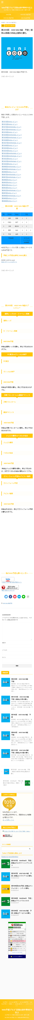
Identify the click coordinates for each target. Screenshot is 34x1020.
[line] (23, 596)
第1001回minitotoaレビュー (12, 161)
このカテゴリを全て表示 (17, 952)
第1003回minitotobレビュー (12, 153)
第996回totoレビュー (9, 180)
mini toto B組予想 (9, 18)
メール (4, 650)
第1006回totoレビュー (10, 145)
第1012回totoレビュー (10, 124)
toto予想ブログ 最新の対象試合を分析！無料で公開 (17, 1015)
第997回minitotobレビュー (11, 174)
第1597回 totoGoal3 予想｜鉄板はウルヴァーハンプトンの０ (21, 863)
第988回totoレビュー (9, 201)
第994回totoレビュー (9, 185)
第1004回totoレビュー (10, 151)
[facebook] (10, 596)
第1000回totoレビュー (10, 164)
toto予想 (8, 14)
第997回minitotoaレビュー (11, 177)
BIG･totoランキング (8, 590)
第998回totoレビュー (9, 172)
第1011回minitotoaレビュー (11, 129)
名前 (4, 642)
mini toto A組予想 (25, 14)
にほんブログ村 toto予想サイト (12, 582)
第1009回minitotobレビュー (12, 135)
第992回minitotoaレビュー (11, 190)
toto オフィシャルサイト (9, 262)
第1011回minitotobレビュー (11, 127)
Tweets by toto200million (9, 857)
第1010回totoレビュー (10, 132)
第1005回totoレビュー (10, 148)
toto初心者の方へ (19, 1004)
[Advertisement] (17, 90)
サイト (4, 657)
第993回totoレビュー (9, 188)
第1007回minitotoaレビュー (12, 143)
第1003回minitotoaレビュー (12, 156)
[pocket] (15, 596)
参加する (23, 954)
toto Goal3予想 (25, 18)
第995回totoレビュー (9, 182)
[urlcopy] (28, 596)
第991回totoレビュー (9, 193)
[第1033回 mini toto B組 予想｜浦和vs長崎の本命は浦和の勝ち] (19, 596)
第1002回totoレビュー (10, 159)
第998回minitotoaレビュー (11, 169)
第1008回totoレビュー (10, 140)
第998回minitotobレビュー (11, 166)
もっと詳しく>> (8, 820)
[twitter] (6, 596)
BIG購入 (11, 1004)
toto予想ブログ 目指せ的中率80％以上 (17, 8)
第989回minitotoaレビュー (11, 196)
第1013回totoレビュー (10, 122)
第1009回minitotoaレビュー (12, 137)
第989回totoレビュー (9, 198)
